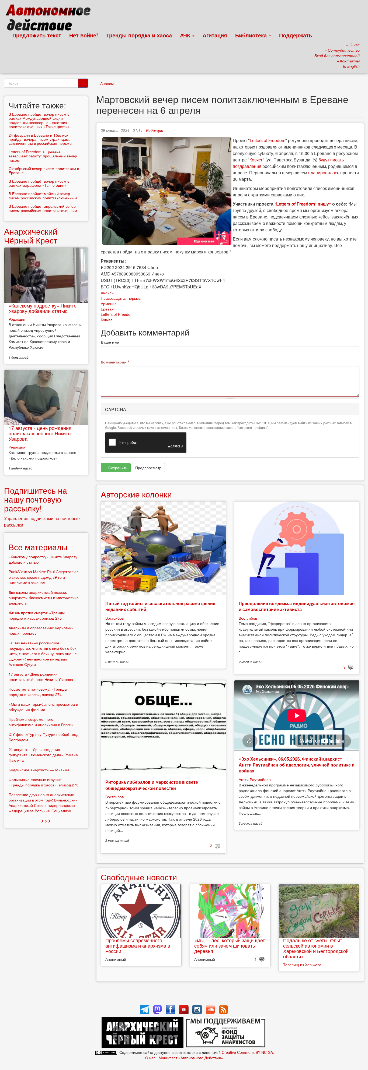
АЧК (186, 35)
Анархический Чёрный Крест (30, 235)
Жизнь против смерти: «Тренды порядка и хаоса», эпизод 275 (37, 615)
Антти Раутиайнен (255, 779)
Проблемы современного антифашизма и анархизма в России (137, 945)
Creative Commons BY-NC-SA (247, 1052)
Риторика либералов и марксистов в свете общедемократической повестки (151, 785)
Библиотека (251, 35)
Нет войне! (83, 35)
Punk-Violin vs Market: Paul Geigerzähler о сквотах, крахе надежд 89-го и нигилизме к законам (43, 577)
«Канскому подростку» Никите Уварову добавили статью (43, 308)
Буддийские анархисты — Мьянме (39, 769)
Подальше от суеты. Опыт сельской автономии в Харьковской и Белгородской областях (316, 948)
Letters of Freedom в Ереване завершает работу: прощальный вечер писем (43, 156)
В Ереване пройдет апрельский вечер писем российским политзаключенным (43, 208)
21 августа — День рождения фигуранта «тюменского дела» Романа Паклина (43, 755)
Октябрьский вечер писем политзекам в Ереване (44, 170)
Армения (109, 303)
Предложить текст (36, 35)
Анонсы (107, 83)
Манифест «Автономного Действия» (191, 1057)
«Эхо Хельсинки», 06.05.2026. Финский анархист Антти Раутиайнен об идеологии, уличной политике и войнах (297, 765)
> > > (46, 820)
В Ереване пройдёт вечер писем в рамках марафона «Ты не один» (39, 183)
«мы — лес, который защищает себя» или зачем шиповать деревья (229, 945)
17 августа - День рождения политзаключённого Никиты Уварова (40, 433)
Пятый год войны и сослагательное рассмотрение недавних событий (160, 606)
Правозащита (113, 298)
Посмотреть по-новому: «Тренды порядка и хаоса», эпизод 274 (38, 691)
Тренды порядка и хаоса (139, 35)
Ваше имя (110, 342)
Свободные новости (139, 877)
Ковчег (256, 160)
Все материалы (38, 547)
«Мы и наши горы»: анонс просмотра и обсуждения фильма (43, 706)
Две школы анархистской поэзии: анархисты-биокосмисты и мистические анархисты (44, 597)
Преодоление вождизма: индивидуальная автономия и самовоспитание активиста (297, 606)
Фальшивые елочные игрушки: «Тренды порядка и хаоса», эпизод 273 (43, 782)
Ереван (107, 309)
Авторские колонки (136, 494)
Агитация (215, 35)
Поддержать (295, 35)
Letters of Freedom (267, 140)
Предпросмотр (148, 467)
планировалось (323, 172)
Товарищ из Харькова (302, 964)
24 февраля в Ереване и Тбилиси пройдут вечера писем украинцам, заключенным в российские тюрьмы (40, 139)
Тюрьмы (134, 298)
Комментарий (115, 362)
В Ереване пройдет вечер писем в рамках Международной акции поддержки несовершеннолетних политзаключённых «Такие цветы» (39, 120)
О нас (150, 1057)
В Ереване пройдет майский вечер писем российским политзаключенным (43, 195)
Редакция (154, 130)
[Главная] (50, 18)
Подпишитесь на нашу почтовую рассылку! (35, 499)
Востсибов (114, 618)
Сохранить (117, 467)
